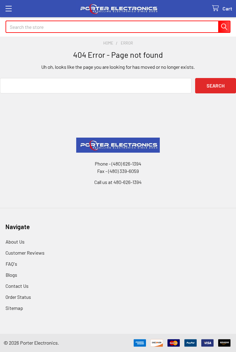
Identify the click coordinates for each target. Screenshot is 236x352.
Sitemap (14, 308)
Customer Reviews (25, 253)
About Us (15, 241)
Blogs (11, 275)
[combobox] (118, 27)
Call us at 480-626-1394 (118, 182)
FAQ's (11, 264)
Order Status (18, 297)
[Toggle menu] (8, 8)
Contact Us (17, 286)
